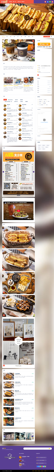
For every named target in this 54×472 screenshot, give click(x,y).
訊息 (10, 36)
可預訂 (44, 101)
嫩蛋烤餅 (21, 99)
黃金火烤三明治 (10, 99)
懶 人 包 (14, 1)
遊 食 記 (23, 1)
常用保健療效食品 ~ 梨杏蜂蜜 (25, 456)
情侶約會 (48, 145)
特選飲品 (26, 101)
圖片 (21, 36)
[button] (3, 50)
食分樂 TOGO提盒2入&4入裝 (27, 84)
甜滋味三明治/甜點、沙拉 (8, 101)
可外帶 (48, 101)
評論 (32, 36)
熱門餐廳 (39, 145)
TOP (3, 36)
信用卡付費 (40, 99)
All (5, 99)
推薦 (25, 36)
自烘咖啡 (21, 101)
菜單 (14, 36)
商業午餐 (16, 99)
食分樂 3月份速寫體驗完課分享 (18, 84)
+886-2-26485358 (41, 463)
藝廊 (29, 36)
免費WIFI (45, 99)
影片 (18, 36)
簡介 (7, 36)
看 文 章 (19, 1)
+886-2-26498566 (42, 460)
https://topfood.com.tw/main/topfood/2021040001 (44, 72)
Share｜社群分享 (47, 36)
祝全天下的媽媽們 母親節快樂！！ (8, 84)
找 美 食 (10, 1)
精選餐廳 (44, 145)
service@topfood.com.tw (42, 457)
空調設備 (40, 101)
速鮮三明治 (16, 101)
